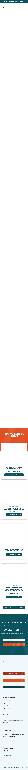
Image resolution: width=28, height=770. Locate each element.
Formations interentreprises (9, 736)
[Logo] (9, 7)
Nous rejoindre (6, 739)
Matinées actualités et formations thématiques (13, 734)
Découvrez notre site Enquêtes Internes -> (14, 1)
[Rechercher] (20, 178)
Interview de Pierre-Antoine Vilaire (14, 474)
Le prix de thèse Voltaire (8, 724)
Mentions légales (6, 750)
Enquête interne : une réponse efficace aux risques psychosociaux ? (14, 510)
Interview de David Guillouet (14, 514)
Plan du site (5, 752)
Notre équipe (6, 718)
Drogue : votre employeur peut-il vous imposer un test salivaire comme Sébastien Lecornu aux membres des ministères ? (14, 590)
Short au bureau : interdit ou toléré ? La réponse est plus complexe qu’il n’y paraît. (14, 549)
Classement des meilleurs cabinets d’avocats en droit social (13, 721)
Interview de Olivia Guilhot (14, 596)
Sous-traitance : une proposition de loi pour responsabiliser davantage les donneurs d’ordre (13, 395)
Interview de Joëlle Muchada (14, 554)
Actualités (5, 738)
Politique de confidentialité (9, 748)
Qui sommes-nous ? (7, 716)
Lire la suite (6, 319)
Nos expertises (6, 732)
